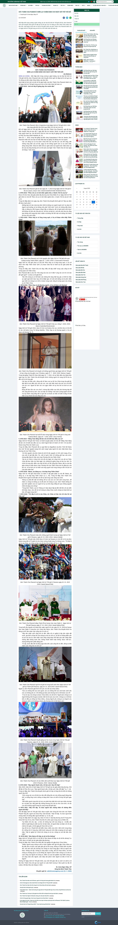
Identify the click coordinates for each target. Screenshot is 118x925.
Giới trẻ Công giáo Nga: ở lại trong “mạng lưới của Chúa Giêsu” (36, 898)
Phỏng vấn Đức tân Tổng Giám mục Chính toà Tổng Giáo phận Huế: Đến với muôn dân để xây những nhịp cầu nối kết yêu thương (90, 156)
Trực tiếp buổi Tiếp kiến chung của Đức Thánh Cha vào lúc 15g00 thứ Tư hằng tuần (90, 130)
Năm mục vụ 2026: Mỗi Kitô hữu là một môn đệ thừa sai (55, 1)
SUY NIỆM (30, 5)
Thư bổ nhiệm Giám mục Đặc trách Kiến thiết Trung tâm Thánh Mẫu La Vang (90, 92)
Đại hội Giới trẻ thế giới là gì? (29, 887)
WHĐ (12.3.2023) (24, 76)
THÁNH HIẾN (70, 5)
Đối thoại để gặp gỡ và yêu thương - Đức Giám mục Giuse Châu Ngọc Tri (90, 145)
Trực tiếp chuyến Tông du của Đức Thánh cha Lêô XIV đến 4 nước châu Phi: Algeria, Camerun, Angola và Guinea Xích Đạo (90, 135)
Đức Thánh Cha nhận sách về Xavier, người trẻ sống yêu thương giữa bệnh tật (40, 880)
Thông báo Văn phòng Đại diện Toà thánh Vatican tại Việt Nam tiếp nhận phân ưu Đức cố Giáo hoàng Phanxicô (91, 118)
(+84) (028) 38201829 (59, 915)
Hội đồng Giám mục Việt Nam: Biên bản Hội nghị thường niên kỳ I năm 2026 (90, 72)
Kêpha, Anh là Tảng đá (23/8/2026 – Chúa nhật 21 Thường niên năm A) (89, 61)
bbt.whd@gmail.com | (50, 917)
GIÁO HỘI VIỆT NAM (13, 5)
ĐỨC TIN (63, 5)
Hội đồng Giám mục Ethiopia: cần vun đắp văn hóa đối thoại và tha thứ (90, 41)
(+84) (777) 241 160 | (49, 915)
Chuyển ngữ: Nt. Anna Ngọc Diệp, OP (29, 14)
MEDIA (88, 5)
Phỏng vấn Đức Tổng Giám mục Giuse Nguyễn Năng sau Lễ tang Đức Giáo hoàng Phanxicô (91, 176)
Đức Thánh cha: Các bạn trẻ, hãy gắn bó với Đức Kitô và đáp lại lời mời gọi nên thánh (41, 893)
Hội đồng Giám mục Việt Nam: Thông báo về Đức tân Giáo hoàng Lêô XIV (90, 108)
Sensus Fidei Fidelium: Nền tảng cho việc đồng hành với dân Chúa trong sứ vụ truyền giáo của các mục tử (91, 36)
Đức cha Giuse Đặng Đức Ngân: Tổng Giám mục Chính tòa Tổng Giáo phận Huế (91, 103)
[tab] (81, 30)
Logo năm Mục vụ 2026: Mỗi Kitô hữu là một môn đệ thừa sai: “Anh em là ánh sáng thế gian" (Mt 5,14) (90, 82)
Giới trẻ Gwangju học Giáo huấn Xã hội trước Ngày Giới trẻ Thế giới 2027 (38, 882)
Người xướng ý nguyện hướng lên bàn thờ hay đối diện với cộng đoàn (90, 56)
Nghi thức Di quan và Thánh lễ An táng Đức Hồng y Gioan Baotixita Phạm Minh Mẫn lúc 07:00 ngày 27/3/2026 (90, 140)
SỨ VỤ (83, 5)
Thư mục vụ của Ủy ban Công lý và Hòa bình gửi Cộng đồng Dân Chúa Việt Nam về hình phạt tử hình (91, 97)
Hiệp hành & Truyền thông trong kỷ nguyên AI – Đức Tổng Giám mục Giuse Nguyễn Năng (91, 166)
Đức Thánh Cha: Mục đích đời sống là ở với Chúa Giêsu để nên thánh (38, 885)
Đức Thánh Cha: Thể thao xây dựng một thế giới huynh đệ (90, 45)
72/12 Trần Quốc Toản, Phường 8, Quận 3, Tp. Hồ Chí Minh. (57, 914)
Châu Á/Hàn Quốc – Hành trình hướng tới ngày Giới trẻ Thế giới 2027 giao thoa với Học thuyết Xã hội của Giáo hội (45, 890)
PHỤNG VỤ (55, 5)
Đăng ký (98, 913)
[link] (76, 13)
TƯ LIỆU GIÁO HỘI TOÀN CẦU (99, 5)
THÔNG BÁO (23, 5)
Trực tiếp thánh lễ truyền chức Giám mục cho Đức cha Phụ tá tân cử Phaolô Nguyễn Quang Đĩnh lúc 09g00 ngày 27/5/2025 (90, 161)
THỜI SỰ (37, 5)
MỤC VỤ (77, 5)
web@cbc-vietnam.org (60, 917)
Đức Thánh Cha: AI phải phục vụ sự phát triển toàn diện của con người (91, 51)
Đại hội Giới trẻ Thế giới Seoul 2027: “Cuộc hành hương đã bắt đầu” (37, 904)
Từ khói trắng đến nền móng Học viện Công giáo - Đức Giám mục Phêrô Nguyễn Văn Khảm (91, 171)
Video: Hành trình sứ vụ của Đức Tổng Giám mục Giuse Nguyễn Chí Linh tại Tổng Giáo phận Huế (91, 151)
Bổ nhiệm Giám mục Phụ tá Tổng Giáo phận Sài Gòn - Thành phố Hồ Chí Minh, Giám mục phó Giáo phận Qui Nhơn (91, 77)
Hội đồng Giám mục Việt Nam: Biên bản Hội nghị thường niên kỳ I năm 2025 (90, 113)
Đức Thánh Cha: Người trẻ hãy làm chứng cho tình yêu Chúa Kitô (37, 895)
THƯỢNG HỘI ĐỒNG (46, 5)
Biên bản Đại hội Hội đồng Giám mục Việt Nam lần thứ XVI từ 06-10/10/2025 (91, 87)
